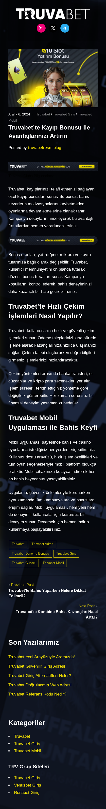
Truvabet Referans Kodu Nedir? (37, 694)
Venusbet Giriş (27, 785)
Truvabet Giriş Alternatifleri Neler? (39, 675)
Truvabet (43, 114)
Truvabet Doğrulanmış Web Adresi (39, 685)
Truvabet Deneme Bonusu (30, 553)
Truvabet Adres (42, 544)
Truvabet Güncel (23, 563)
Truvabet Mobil (53, 563)
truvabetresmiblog (44, 147)
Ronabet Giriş (26, 792)
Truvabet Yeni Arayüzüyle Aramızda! (41, 657)
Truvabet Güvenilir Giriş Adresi (36, 666)
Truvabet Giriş (64, 114)
